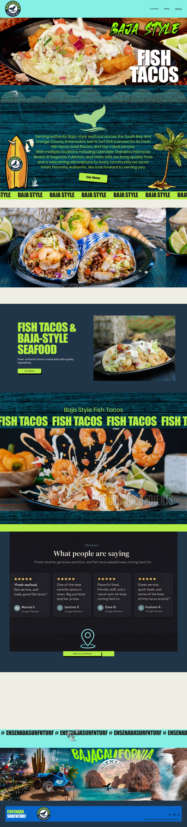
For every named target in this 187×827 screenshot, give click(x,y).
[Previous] (14, 247)
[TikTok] (178, 815)
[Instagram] (170, 815)
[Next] (173, 247)
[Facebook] (174, 815)
